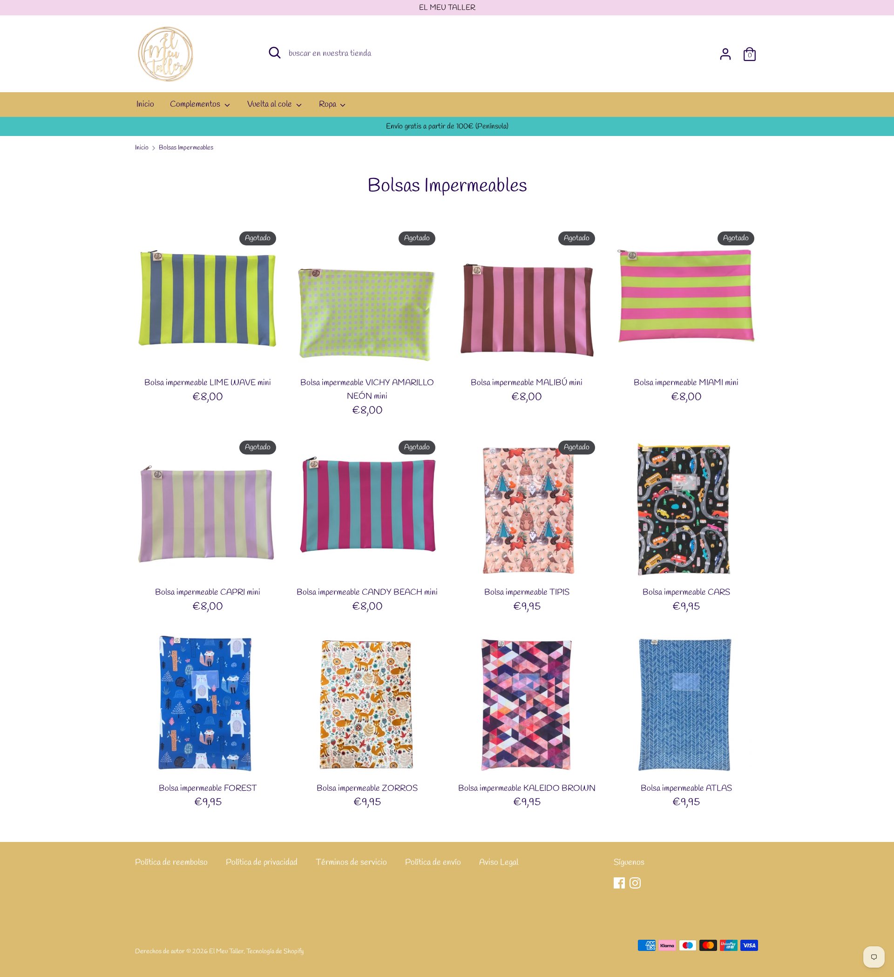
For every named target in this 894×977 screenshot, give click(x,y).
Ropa (328, 104)
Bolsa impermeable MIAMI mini (686, 382)
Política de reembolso (171, 862)
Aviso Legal (498, 862)
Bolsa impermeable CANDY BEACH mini (367, 592)
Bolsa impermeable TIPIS (526, 592)
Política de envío (433, 862)
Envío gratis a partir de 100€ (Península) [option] (447, 126)
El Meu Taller (226, 951)
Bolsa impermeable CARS (686, 592)
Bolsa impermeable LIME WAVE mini (207, 382)
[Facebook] (619, 883)
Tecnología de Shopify (275, 951)
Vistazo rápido (208, 355)
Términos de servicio (351, 862)
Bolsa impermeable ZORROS (367, 788)
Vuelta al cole (270, 104)
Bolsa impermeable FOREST (208, 788)
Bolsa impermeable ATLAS (686, 788)
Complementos (196, 104)
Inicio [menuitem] (145, 104)
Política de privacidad (262, 862)
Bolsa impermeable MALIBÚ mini (526, 382)
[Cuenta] (725, 51)
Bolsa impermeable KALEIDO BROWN (527, 788)
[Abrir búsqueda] (274, 52)
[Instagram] (635, 883)
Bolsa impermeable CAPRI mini (207, 592)
